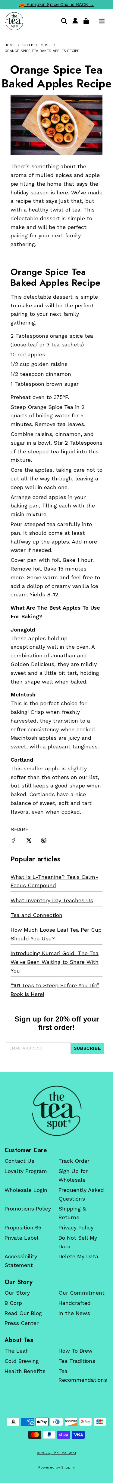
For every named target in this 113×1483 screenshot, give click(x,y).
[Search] (64, 21)
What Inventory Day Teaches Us (52, 900)
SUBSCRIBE (87, 1048)
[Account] (75, 21)
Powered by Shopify (56, 1467)
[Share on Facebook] (13, 842)
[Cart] (86, 21)
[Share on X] (28, 842)
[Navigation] (101, 21)
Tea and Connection (36, 915)
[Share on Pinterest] (43, 842)
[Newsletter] (56, 1111)
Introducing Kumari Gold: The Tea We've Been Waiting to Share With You (55, 962)
